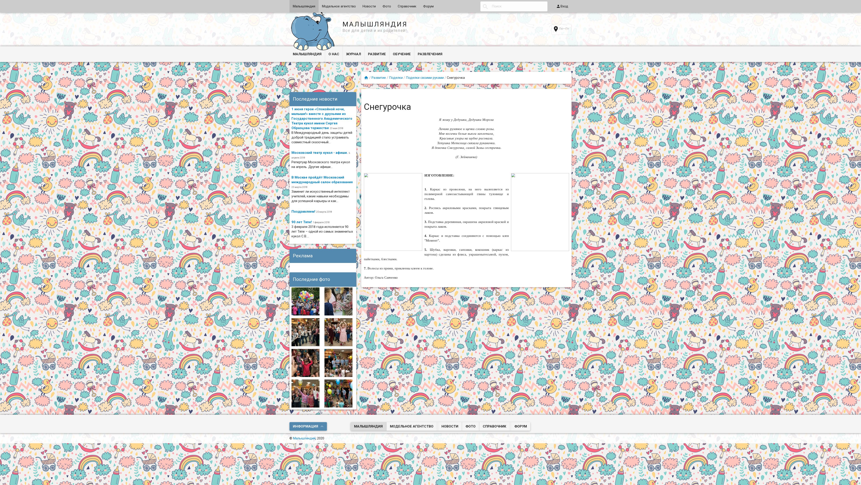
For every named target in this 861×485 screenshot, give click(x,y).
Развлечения (430, 54)
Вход (564, 6)
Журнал (353, 54)
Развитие (377, 54)
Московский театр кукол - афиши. (319, 153)
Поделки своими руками (425, 78)
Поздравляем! (303, 211)
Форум (428, 6)
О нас (333, 54)
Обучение (402, 54)
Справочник (407, 6)
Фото (387, 6)
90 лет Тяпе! (301, 222)
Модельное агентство (339, 6)
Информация (305, 426)
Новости (369, 6)
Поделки (396, 78)
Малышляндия (304, 6)
